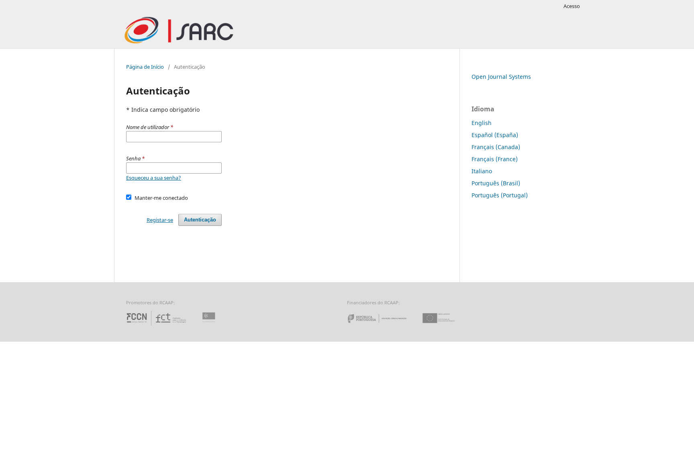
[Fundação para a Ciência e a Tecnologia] (157, 325)
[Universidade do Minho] (210, 325)
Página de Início (145, 66)
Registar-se (160, 219)
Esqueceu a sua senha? (153, 177)
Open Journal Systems (501, 76)
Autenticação (200, 220)
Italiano (482, 171)
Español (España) (495, 135)
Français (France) (495, 159)
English (482, 123)
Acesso (571, 6)
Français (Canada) (496, 147)
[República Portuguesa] (383, 325)
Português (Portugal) (500, 195)
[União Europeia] (445, 325)
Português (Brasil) (496, 183)
